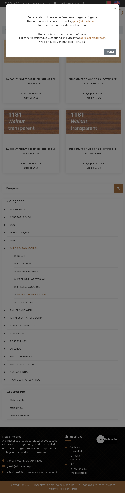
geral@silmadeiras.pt (85, 21)
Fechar (110, 51)
